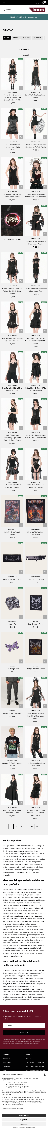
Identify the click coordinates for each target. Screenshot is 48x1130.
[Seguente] (37, 826)
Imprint (28, 1058)
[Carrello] (43, 3)
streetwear (23, 945)
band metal (29, 900)
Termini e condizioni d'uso (35, 1062)
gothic (26, 948)
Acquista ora (32, 17)
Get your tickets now (12, 239)
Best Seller (37, 38)
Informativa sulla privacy (35, 1066)
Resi (4, 1070)
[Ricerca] (18, 9)
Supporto (6, 1058)
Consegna (6, 1066)
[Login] (38, 3)
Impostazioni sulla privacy (35, 1070)
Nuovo (6, 38)
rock (22, 900)
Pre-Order (25, 38)
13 (32, 826)
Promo (15, 38)
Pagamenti (6, 1062)
